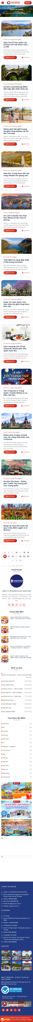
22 (13, 556)
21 (9, 556)
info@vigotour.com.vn (14, 903)
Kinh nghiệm (17, 13)
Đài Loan (5, 769)
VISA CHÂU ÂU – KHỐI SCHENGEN (12, 692)
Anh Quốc (6, 765)
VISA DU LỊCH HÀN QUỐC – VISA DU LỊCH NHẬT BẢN (16, 675)
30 (20, 556)
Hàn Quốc (6, 739)
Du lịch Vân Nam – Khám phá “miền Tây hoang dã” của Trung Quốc (15, 483)
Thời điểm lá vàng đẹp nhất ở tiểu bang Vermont (16, 261)
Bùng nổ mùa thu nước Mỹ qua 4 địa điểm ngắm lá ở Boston (16, 528)
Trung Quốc (6, 750)
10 (16, 552)
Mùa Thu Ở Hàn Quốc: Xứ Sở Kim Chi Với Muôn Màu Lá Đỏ (15, 44)
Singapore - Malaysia (9, 746)
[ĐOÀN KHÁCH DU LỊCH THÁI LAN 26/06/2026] (16, 966)
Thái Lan (5, 758)
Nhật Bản (5, 762)
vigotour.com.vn (14, 906)
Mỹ (3, 727)
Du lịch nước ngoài (9, 39)
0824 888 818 (12, 942)
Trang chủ (9, 13)
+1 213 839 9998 (13, 923)
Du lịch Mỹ (6, 257)
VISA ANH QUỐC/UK (8, 681)
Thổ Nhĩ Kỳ (6, 724)
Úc (3, 743)
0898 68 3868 (12, 899)
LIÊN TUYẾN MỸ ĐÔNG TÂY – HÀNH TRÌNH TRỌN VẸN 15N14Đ (20, 656)
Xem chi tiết (10, 57)
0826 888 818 (14, 901)
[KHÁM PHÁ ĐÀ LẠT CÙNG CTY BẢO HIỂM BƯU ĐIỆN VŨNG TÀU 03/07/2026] (27, 955)
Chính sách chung (7, 998)
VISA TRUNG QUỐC (8, 685)
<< (5, 552)
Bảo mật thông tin (22, 996)
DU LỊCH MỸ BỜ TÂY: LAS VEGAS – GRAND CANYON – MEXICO (20, 647)
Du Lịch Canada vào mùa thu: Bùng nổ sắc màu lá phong (15, 218)
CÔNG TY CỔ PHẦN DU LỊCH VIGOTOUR (16, 591)
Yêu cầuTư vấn (28, 2)
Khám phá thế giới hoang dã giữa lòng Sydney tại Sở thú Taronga (16, 131)
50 (28, 556)
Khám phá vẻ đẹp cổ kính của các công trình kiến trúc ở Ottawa (16, 437)
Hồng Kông (6, 773)
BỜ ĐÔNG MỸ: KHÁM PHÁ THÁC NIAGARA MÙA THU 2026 (20, 637)
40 (24, 556)
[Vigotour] (13, 2)
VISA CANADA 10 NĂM (9, 711)
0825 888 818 (12, 932)
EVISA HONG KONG (8, 700)
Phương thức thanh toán (8, 996)
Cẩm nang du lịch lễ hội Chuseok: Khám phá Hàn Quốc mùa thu (15, 348)
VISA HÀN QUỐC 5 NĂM (9, 704)
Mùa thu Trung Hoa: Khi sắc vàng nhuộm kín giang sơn (16, 174)
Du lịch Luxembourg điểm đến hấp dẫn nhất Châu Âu (16, 88)
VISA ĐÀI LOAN (7, 708)
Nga (4, 754)
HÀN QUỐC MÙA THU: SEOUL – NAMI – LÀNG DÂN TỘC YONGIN (20, 617)
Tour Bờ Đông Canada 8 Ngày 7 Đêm (20, 627)
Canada (5, 731)
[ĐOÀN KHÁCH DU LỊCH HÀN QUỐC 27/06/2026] (6, 966)
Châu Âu (5, 735)
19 (28, 552)
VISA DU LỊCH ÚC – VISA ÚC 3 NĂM (13, 689)
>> (20, 560)
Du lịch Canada (8, 213)
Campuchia (6, 777)
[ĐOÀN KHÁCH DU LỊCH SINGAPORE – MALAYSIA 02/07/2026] (6, 955)
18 (24, 552)
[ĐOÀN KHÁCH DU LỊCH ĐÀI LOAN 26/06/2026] (27, 966)
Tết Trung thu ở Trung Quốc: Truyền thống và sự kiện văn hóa (15, 393)
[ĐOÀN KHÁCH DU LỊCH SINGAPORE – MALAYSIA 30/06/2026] (16, 955)
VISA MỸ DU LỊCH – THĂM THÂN (12, 696)
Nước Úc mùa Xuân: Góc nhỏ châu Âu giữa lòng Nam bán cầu (16, 304)
